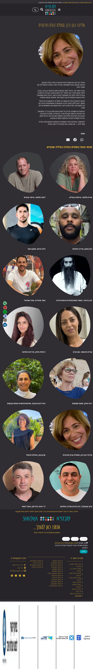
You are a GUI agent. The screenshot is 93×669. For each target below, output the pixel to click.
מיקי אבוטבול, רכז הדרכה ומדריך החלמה (76, 506)
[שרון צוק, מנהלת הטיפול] (23, 430)
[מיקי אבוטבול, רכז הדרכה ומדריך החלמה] (70, 481)
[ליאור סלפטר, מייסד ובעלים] (23, 172)
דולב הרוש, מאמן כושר (36, 249)
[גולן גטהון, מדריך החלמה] (70, 224)
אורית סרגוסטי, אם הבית (82, 352)
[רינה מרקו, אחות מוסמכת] (70, 378)
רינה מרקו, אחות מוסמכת (82, 403)
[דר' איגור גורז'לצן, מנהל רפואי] (23, 481)
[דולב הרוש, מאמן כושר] (23, 224)
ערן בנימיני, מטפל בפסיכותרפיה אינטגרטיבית (74, 300)
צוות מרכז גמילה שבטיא (70, 2)
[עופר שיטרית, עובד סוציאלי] (23, 275)
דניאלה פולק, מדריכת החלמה (33, 352)
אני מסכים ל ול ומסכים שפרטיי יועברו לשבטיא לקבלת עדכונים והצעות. (71, 545)
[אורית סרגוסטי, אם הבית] (70, 327)
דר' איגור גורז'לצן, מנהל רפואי (33, 506)
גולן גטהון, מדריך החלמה (82, 249)
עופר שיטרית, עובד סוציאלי (34, 300)
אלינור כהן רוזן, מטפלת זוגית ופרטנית (77, 455)
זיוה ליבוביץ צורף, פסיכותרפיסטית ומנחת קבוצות (26, 403)
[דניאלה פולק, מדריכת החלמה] (23, 327)
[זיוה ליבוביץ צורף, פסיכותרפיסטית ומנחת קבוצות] (23, 378)
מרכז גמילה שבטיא (85, 2)
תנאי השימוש (72, 543)
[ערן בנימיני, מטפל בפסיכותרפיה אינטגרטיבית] (70, 275)
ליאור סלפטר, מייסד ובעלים (34, 197)
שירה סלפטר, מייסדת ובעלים (80, 197)
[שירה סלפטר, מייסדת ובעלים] (70, 172)
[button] (59, 9)
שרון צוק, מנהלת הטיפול (35, 455)
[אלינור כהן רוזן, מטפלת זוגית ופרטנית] (70, 430)
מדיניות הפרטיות (60, 543)
